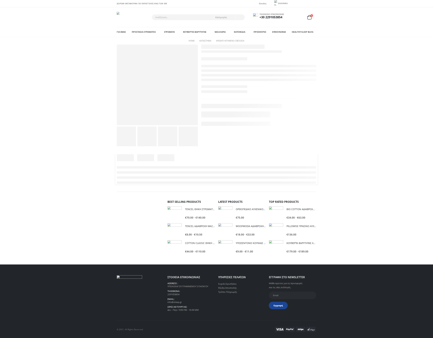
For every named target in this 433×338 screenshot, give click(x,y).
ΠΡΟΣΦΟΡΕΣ (260, 31)
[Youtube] (308, 3)
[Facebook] (298, 3)
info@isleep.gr (174, 302)
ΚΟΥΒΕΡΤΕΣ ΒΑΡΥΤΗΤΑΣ (195, 31)
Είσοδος (263, 3)
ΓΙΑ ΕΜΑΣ (121, 31)
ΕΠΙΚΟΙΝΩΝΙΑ (279, 31)
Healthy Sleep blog (302, 31)
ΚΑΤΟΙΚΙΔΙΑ (239, 31)
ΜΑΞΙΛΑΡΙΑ (220, 31)
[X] (303, 3)
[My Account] (293, 17)
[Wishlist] (301, 17)
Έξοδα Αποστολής (227, 287)
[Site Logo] (126, 17)
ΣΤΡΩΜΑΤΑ (169, 31)
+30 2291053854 (270, 17)
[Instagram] (314, 3)
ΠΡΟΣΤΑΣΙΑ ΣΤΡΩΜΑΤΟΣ (144, 31)
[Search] (240, 17)
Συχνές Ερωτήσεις (227, 283)
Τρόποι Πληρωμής (227, 291)
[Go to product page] (174, 213)
